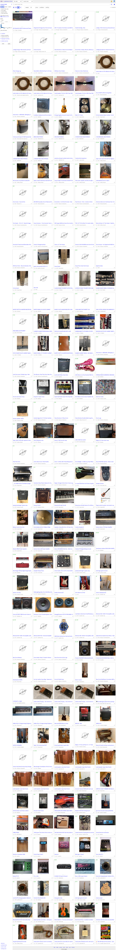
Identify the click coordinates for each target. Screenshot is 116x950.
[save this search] (114, 4)
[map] (20, 7)
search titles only (4, 9)
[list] (14, 7)
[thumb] (16, 7)
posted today (4, 11)
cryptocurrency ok (5, 36)
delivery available (5, 35)
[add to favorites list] (13, 30)
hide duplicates (4, 13)
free (2, 20)
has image (3, 10)
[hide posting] (31, 30)
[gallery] (18, 7)
